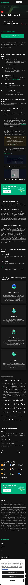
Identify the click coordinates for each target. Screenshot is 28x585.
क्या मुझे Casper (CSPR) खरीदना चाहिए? (13, 416)
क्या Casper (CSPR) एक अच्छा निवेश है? (13, 420)
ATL (2, 450)
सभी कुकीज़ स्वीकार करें (12, 572)
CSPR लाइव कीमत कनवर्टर (9, 31)
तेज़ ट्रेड (6, 119)
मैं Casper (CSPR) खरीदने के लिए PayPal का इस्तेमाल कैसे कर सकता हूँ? (14, 408)
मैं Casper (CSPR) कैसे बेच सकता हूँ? (12, 380)
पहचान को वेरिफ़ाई (15, 79)
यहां (13, 144)
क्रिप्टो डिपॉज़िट (23, 124)
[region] (12, 572)
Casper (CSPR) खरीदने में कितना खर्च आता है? (14, 412)
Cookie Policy (5, 569)
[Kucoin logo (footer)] (5, 539)
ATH (18, 450)
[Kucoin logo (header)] (5, 2)
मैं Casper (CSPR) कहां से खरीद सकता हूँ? (13, 400)
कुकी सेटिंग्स (12, 580)
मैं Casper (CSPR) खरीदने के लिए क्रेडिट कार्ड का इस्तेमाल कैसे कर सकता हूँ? (14, 404)
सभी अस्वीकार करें (12, 576)
